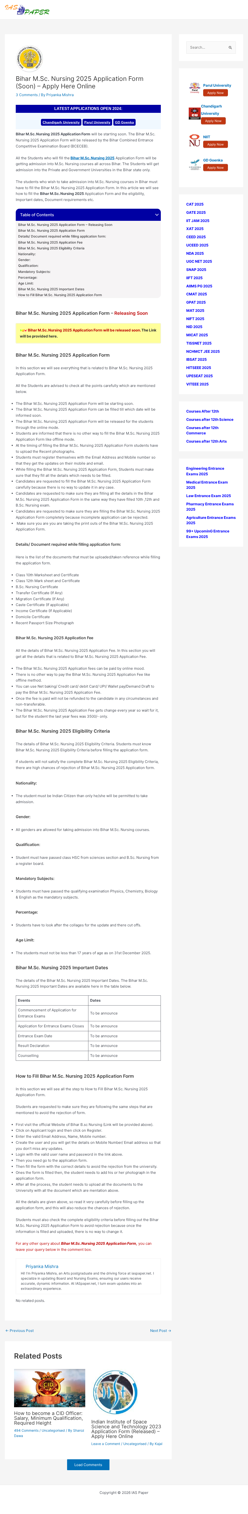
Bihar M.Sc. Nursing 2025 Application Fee (50, 242)
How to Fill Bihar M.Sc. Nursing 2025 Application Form (60, 295)
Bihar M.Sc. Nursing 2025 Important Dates (51, 289)
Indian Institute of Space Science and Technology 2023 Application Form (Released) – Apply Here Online (126, 1429)
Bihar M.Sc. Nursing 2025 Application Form (51, 230)
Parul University (97, 122)
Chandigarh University (61, 122)
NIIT (206, 137)
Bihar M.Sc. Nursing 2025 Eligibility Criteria (51, 248)
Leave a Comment (105, 1444)
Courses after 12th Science (209, 419)
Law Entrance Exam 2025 (208, 495)
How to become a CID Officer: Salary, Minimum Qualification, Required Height (48, 1418)
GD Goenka (124, 122)
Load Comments (88, 1464)
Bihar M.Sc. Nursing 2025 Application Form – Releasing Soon (65, 225)
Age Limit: (26, 283)
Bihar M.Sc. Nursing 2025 (92, 158)
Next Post (160, 1330)
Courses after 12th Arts (206, 441)
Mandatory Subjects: (34, 272)
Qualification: (28, 266)
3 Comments (27, 94)
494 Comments (26, 1430)
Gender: (24, 260)
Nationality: (27, 254)
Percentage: (27, 277)
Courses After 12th (202, 411)
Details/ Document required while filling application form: (62, 236)
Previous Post (19, 1330)
